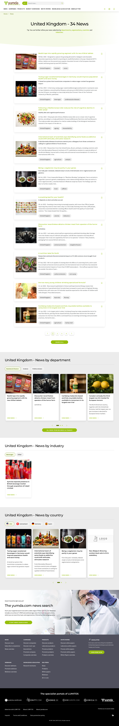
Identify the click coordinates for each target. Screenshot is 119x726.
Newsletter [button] (76, 9)
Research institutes (29, 666)
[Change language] (109, 9)
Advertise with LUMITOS (12, 709)
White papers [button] (46, 9)
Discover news (9, 643)
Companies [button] (12, 9)
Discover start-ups (29, 646)
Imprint (7, 715)
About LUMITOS (28, 709)
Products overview (48, 655)
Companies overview (29, 655)
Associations (27, 649)
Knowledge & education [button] (61, 9)
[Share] (104, 9)
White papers (46, 672)
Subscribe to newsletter (12, 646)
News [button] (6, 9)
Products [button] (21, 9)
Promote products (48, 652)
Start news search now (18, 622)
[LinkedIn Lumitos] (113, 715)
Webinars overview (11, 672)
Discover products (47, 643)
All (24, 3)
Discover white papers (68, 643)
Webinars (45, 675)
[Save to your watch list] (101, 53)
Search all (59, 342)
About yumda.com (42, 709)
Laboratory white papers (68, 646)
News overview (9, 649)
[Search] (62, 3)
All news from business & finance (59, 430)
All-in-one (45, 678)
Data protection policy (37, 715)
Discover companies (29, 643)
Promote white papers (68, 652)
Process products (47, 649)
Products (45, 669)
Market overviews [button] (33, 9)
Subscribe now (96, 652)
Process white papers (67, 649)
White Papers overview (68, 655)
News (43, 666)
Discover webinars (10, 666)
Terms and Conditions (20, 715)
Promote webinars (11, 669)
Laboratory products (48, 646)
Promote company (29, 652)
